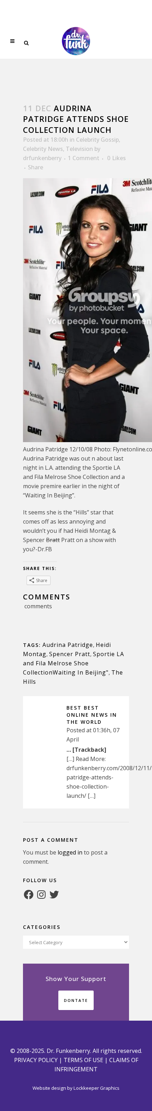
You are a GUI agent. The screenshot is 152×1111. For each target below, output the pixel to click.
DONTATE (76, 1000)
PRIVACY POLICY (36, 1060)
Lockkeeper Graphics (96, 1088)
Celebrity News (43, 149)
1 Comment (83, 158)
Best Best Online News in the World (91, 714)
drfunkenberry (42, 158)
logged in (70, 852)
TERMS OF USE (83, 1060)
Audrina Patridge (67, 645)
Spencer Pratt (69, 654)
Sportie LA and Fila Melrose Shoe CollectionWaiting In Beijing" (73, 663)
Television (79, 149)
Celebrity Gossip (97, 139)
